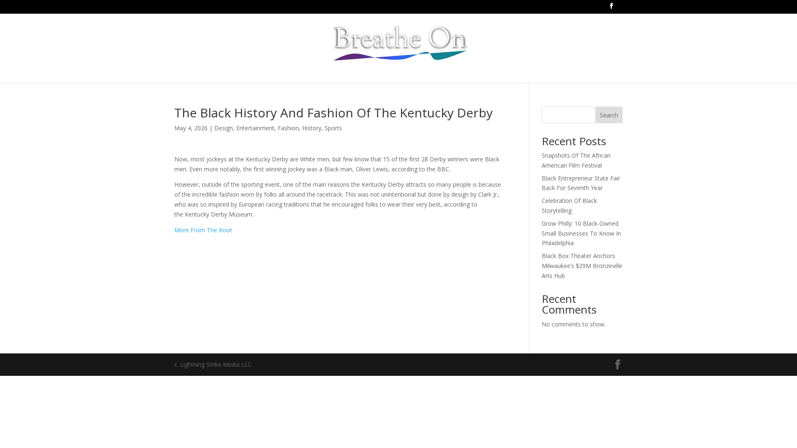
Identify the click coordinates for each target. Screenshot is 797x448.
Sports (333, 128)
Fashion (288, 128)
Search (609, 115)
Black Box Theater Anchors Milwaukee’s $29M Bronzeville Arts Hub (582, 266)
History (311, 128)
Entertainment (255, 128)
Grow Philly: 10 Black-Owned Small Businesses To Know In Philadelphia (581, 233)
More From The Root (203, 230)
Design (223, 128)
